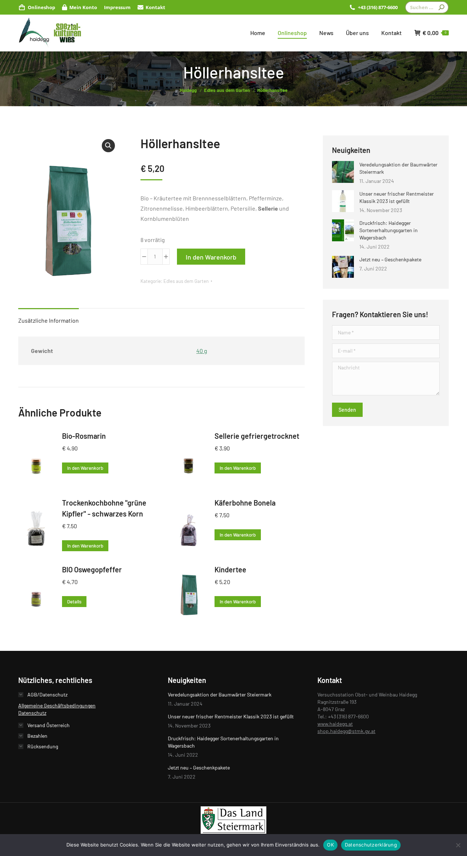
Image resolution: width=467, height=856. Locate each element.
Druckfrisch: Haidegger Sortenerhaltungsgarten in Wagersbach (388, 230)
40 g (201, 350)
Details (74, 601)
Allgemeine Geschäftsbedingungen (57, 705)
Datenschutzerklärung (371, 845)
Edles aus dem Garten (186, 281)
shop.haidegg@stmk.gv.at (346, 731)
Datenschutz (32, 713)
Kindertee (230, 569)
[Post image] (343, 172)
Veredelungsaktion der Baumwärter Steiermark (398, 168)
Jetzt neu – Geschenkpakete (390, 259)
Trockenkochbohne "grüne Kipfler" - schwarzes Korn (104, 508)
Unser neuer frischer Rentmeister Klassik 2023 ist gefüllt (396, 197)
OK (330, 845)
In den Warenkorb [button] (85, 468)
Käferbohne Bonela (245, 502)
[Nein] (458, 845)
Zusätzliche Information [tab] (48, 320)
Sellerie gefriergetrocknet (257, 435)
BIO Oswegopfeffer (92, 569)
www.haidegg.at (335, 724)
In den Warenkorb (211, 257)
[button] (108, 145)
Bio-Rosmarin (84, 435)
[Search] (441, 7)
